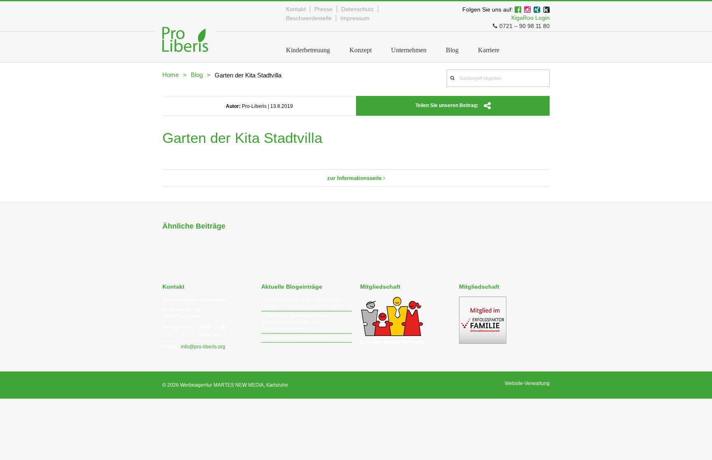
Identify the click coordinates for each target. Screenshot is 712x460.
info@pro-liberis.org (203, 347)
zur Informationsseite (355, 178)
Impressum (355, 18)
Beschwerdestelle (309, 18)
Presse (323, 9)
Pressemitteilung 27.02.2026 (297, 338)
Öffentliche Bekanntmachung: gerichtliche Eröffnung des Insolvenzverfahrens (296, 322)
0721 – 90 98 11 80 (524, 26)
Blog (197, 74)
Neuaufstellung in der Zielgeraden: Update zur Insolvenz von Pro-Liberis (302, 303)
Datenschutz (357, 9)
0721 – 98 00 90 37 (204, 335)
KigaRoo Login (530, 17)
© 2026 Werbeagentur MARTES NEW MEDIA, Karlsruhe (225, 385)
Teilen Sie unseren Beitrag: (447, 105)
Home (170, 74)
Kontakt (296, 9)
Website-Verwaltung (527, 383)
